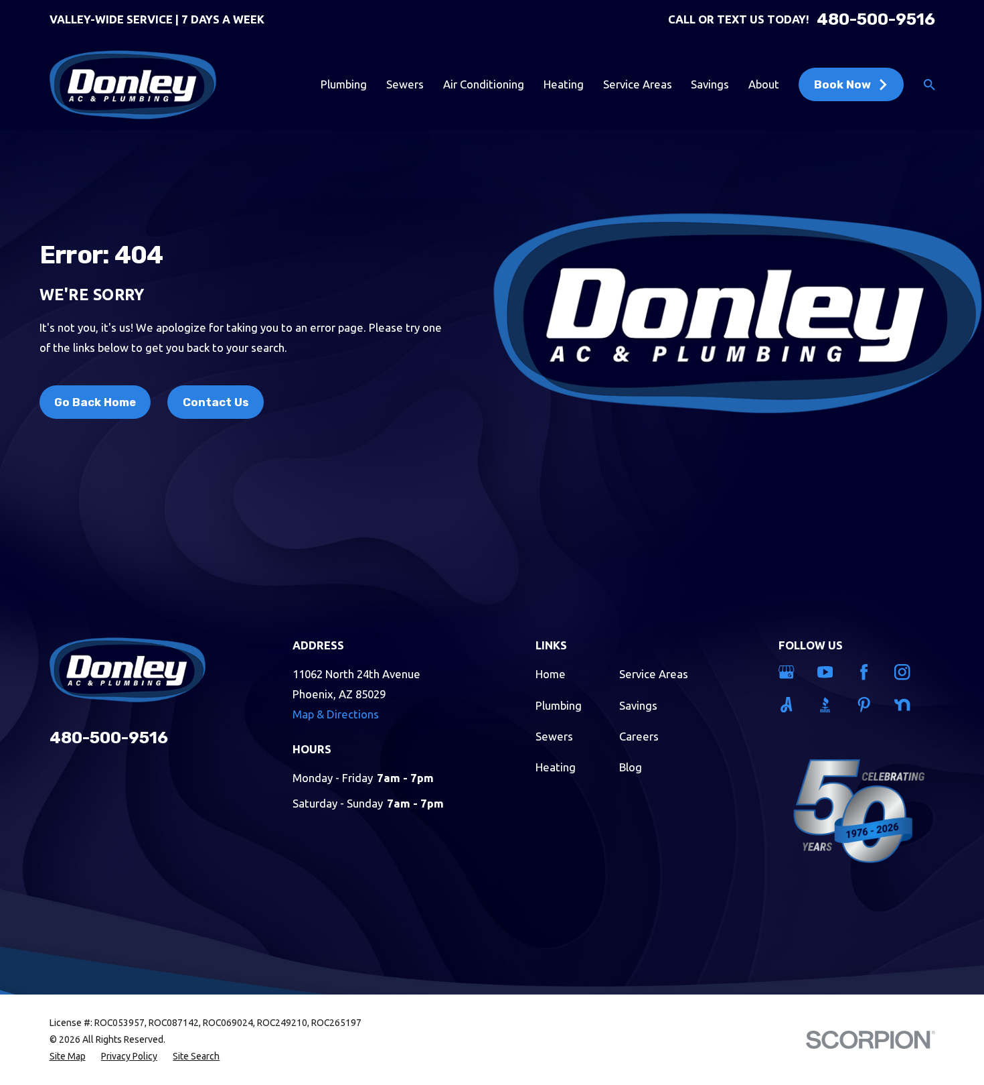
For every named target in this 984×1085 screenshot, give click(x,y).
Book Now (842, 84)
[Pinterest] (867, 704)
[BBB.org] (828, 704)
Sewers (554, 736)
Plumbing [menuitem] (344, 84)
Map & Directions (336, 714)
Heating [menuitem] (564, 84)
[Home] (133, 84)
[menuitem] (68, 1056)
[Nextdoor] (905, 704)
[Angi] (789, 704)
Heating (556, 767)
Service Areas (653, 673)
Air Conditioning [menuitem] (483, 84)
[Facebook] (867, 672)
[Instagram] (905, 672)
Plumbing (559, 705)
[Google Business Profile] (789, 672)
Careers (639, 736)
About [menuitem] (763, 84)
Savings (638, 705)
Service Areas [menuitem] (637, 84)
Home (551, 673)
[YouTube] (828, 672)
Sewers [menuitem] (405, 84)
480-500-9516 (876, 19)
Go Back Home (95, 402)
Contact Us (216, 402)
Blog (630, 767)
